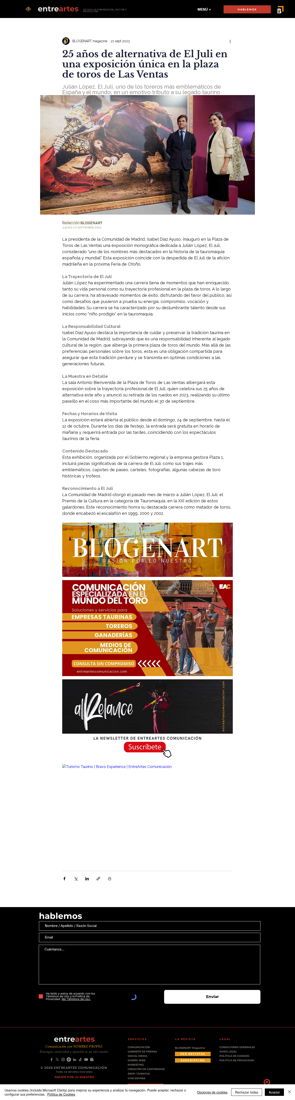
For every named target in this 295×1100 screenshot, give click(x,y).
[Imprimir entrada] (109, 878)
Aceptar (274, 1092)
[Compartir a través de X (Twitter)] (76, 878)
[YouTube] (86, 1059)
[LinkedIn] (74, 1059)
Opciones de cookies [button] (212, 1092)
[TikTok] (80, 1059)
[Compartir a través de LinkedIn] (87, 878)
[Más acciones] (230, 41)
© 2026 (47, 1068)
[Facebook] (51, 1059)
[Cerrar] (289, 1092)
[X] (57, 1059)
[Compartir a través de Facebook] (64, 878)
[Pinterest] (69, 1059)
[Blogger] (92, 1059)
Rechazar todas (246, 1092)
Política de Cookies (61, 1094)
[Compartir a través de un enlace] (98, 878)
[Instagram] (63, 1059)
